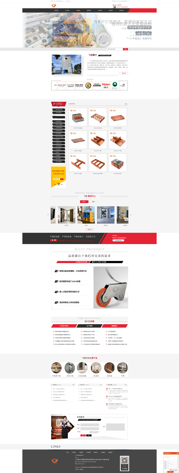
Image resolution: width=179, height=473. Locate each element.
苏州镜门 (57, 152)
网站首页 (56, 10)
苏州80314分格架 (78, 173)
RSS (117, 1)
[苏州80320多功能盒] (78, 117)
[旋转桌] (69, 215)
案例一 (84, 201)
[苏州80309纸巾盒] (117, 162)
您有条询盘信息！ (124, 1)
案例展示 (89, 10)
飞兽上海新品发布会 (56, 397)
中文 (66, 1)
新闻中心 (96, 452)
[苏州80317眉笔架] (78, 139)
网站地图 (113, 1)
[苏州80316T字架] (97, 139)
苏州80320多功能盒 (78, 128)
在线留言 (111, 10)
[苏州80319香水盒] (97, 117)
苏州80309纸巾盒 (118, 173)
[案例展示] (89, 215)
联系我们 (121, 10)
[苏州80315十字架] (117, 139)
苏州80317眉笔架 (78, 150)
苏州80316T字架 (98, 150)
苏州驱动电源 (58, 146)
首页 (68, 452)
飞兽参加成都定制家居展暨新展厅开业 (60, 400)
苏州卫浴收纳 (58, 161)
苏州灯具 (57, 139)
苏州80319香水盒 (98, 128)
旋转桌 (69, 225)
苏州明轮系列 (58, 121)
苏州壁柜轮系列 (59, 130)
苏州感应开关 (58, 143)
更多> (74, 384)
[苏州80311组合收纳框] (97, 162)
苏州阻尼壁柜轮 (59, 127)
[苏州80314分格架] (78, 162)
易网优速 (81, 469)
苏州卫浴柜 (58, 158)
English (69, 1)
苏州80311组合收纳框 (98, 173)
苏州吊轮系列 (58, 133)
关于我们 (67, 10)
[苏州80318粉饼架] (117, 117)
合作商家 (100, 10)
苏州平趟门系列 (59, 109)
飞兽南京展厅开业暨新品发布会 (59, 394)
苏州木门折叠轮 (59, 124)
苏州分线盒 (58, 149)
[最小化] (177, 453)
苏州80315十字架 (118, 150)
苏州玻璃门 (58, 155)
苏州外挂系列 (58, 112)
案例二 (93, 201)
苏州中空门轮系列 (59, 136)
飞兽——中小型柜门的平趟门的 (59, 388)
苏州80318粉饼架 (118, 128)
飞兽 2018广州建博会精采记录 (58, 391)
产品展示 (78, 10)
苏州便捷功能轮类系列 (60, 117)
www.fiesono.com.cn (81, 463)
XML (119, 1)
